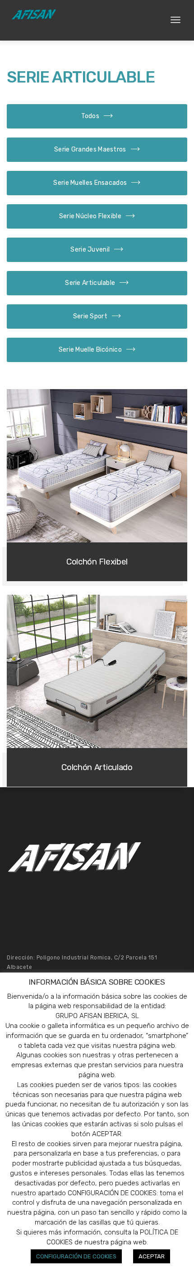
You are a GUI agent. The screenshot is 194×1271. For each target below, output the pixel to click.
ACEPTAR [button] (152, 1256)
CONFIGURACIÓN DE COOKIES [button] (76, 1256)
